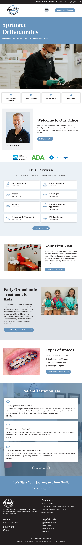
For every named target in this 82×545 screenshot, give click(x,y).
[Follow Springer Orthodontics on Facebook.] (4, 530)
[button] (47, 10)
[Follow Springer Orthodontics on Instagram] (7, 530)
